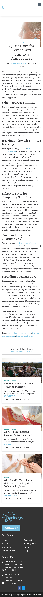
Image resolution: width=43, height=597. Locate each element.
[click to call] (3, 7)
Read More (9, 396)
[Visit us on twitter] (23, 588)
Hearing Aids (9, 477)
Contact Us (11, 527)
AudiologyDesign (18, 595)
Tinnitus (21, 42)
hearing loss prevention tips (19, 333)
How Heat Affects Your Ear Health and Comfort (18, 385)
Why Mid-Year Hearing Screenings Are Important (18, 433)
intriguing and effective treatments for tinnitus (19, 244)
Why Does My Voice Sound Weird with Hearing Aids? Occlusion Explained (18, 483)
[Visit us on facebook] (19, 588)
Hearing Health (10, 381)
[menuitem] (11, 539)
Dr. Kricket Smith (18, 63)
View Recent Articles (20, 351)
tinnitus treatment (24, 335)
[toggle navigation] (39, 4)
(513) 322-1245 (10, 570)
